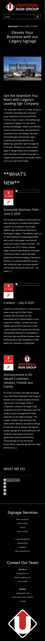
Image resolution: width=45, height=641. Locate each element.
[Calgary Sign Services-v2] (5, 490)
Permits (22, 527)
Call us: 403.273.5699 (28, 26)
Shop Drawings (22, 531)
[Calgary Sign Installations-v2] (5, 487)
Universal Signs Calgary (14, 120)
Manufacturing (22, 543)
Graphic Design (22, 523)
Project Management (22, 539)
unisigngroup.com (22, 573)
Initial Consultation (22, 519)
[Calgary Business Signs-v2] (11, 480)
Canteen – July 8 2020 (19, 302)
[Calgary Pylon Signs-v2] (5, 483)
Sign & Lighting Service (22, 551)
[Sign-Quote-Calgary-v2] (5, 493)
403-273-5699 (22, 581)
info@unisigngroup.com (22, 577)
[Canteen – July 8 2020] (27, 290)
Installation (22, 547)
